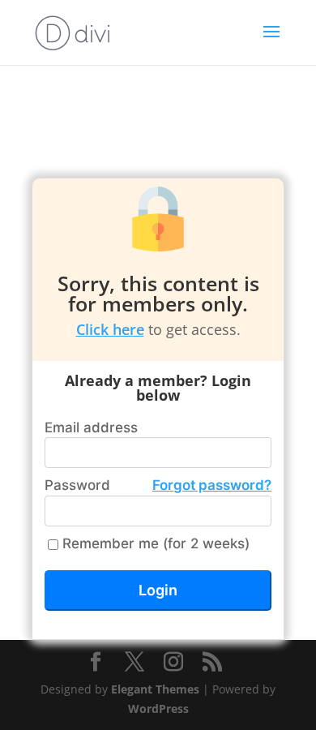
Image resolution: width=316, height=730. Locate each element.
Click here (110, 329)
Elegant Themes (155, 689)
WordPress (158, 708)
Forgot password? (211, 485)
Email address (91, 427)
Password (158, 485)
